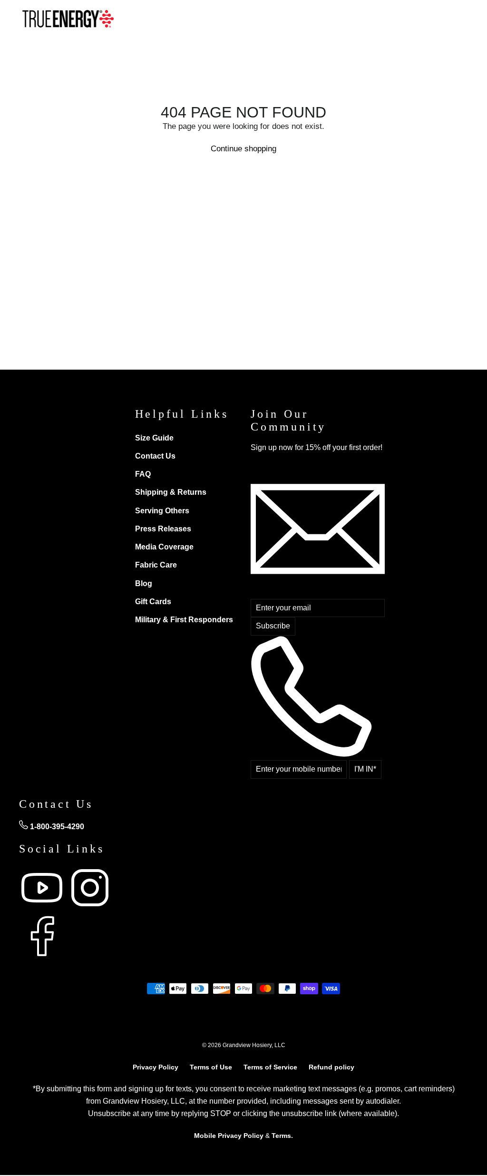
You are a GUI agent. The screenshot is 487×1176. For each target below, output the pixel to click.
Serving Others (162, 511)
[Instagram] (90, 907)
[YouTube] (43, 907)
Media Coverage (164, 547)
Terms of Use (211, 1067)
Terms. (282, 1135)
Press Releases (163, 529)
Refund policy (331, 1067)
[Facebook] (42, 956)
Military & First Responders (184, 620)
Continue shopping (243, 148)
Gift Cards (153, 602)
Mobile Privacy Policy (228, 1135)
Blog (143, 583)
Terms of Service (270, 1067)
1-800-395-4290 (56, 827)
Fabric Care (156, 565)
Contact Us (155, 456)
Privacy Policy (155, 1067)
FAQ (143, 474)
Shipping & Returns (170, 492)
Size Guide (154, 438)
